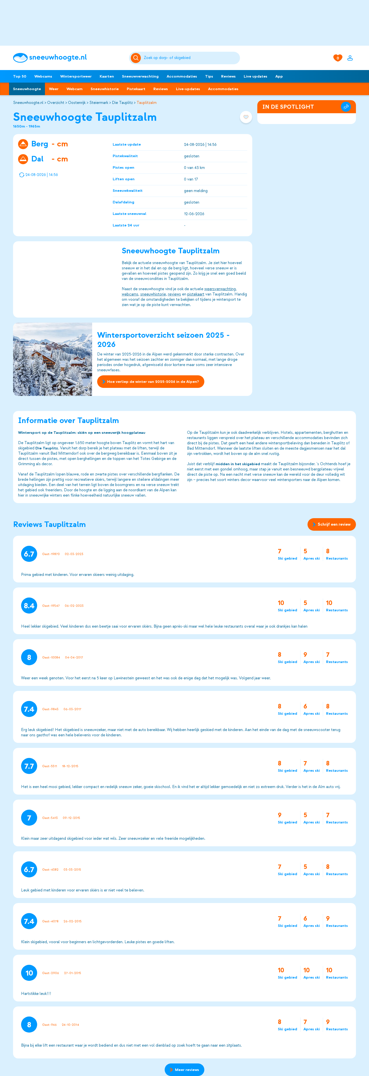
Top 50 (19, 76)
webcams (130, 294)
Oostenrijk (77, 102)
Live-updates (188, 88)
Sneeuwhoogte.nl (28, 102)
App (279, 76)
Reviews (228, 76)
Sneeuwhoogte (27, 88)
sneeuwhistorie (153, 294)
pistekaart (195, 294)
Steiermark (98, 102)
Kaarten (107, 76)
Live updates (255, 76)
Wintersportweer (76, 76)
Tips (209, 76)
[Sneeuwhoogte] (68, 58)
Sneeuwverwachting (140, 76)
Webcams (43, 76)
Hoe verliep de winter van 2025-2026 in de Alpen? (153, 381)
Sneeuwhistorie (105, 88)
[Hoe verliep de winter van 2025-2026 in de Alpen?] (52, 359)
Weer (53, 88)
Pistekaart (136, 88)
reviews (174, 294)
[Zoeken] (191, 58)
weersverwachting (220, 288)
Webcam (75, 88)
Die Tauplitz (122, 102)
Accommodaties (182, 76)
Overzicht (55, 102)
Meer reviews (187, 1069)
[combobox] (191, 58)
